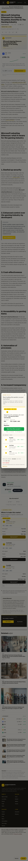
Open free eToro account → (14, 429)
